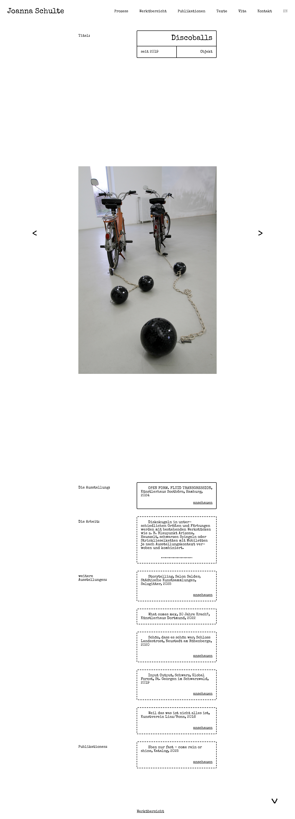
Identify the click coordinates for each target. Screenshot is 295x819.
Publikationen (191, 11)
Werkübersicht (153, 11)
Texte (221, 11)
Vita (242, 11)
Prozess (121, 11)
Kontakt (264, 11)
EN (285, 11)
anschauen (202, 503)
